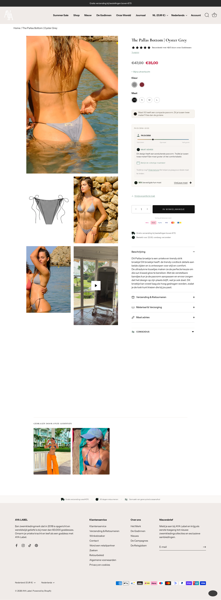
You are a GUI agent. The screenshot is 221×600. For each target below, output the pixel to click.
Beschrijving (138, 251)
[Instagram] (23, 545)
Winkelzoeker (97, 535)
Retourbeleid (96, 555)
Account (196, 15)
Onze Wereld (123, 15)
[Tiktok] (29, 545)
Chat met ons (153, 170)
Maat (134, 93)
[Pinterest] (36, 545)
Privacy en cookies (99, 564)
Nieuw (88, 15)
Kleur (135, 78)
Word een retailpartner (102, 545)
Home (17, 28)
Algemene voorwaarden (102, 559)
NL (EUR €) (159, 15)
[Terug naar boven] (212, 593)
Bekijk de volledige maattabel (153, 163)
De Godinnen (104, 15)
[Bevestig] (204, 546)
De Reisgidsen (139, 545)
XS (134, 100)
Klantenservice (97, 526)
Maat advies (143, 317)
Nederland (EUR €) (24, 582)
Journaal (141, 15)
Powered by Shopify (42, 591)
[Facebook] (16, 545)
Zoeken (93, 550)
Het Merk (136, 526)
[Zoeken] (207, 15)
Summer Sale (60, 15)
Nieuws (135, 535)
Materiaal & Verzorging (149, 307)
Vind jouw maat (181, 183)
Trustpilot (135, 52)
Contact (94, 540)
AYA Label (27, 591)
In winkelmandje (174, 209)
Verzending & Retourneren (151, 297)
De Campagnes (139, 540)
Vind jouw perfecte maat (144, 196)
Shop (76, 15)
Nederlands (177, 15)
